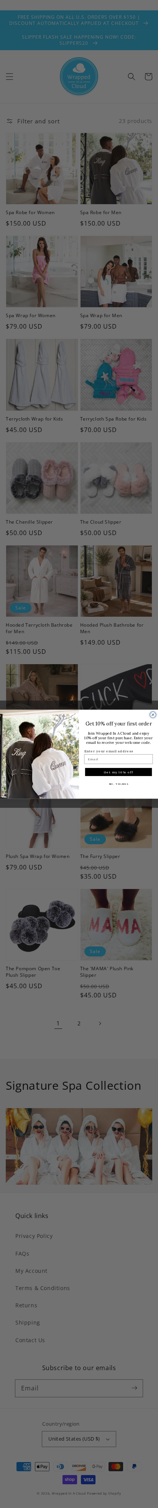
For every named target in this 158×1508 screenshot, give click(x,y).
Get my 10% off (118, 772)
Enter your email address (108, 751)
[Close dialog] (153, 715)
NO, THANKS (118, 783)
